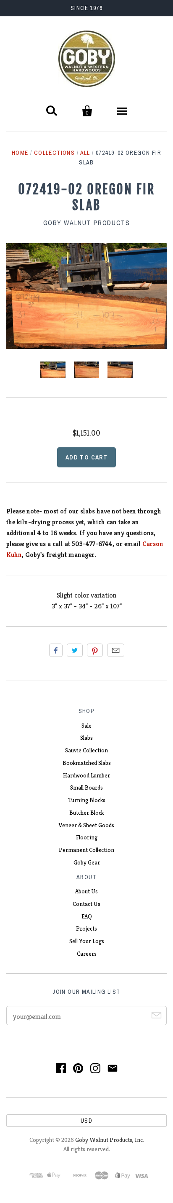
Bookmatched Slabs (87, 763)
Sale (86, 725)
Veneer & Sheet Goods (86, 825)
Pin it (95, 650)
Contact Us (86, 904)
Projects (86, 928)
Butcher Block (86, 812)
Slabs (86, 737)
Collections (54, 152)
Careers (87, 953)
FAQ (86, 916)
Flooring (86, 837)
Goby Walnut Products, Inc (109, 1140)
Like (56, 650)
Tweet (75, 650)
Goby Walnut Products (86, 222)
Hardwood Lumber (86, 775)
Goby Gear (86, 862)
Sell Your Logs (86, 941)
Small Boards (86, 787)
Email (115, 650)
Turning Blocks (86, 800)
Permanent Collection (86, 850)
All (85, 152)
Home (20, 152)
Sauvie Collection (86, 750)
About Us (86, 891)
